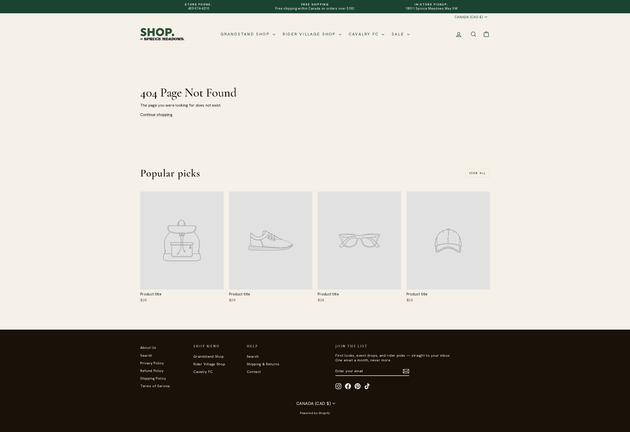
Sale (399, 34)
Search (146, 355)
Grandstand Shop (245, 34)
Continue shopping (156, 114)
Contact (254, 371)
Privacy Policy (152, 363)
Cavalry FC (364, 34)
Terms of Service (155, 386)
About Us (148, 347)
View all (477, 173)
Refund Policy (152, 370)
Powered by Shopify (315, 413)
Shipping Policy (153, 378)
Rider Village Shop (310, 34)
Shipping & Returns (263, 364)
